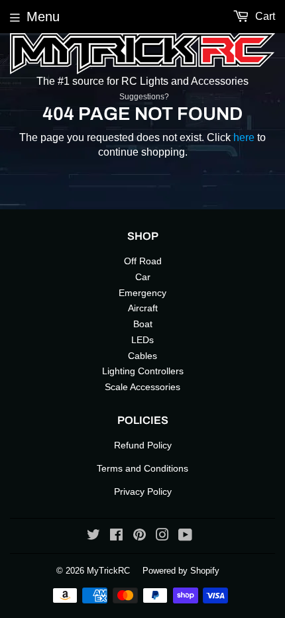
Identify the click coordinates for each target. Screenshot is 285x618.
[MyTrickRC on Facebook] (116, 536)
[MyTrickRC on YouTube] (185, 536)
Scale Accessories (142, 387)
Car (142, 277)
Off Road (143, 261)
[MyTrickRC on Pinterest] (139, 536)
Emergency (142, 292)
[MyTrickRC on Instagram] (162, 536)
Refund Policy (143, 445)
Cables (142, 355)
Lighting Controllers (143, 371)
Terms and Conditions (142, 468)
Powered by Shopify (180, 571)
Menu (43, 16)
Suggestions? (144, 96)
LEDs (142, 340)
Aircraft (143, 308)
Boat (142, 324)
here (244, 137)
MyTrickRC (108, 571)
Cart (264, 16)
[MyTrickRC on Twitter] (93, 536)
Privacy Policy (143, 491)
